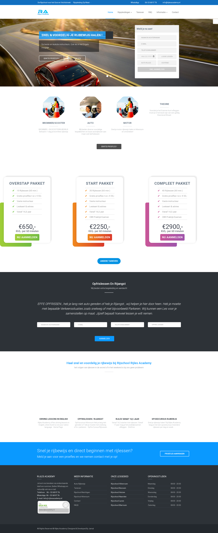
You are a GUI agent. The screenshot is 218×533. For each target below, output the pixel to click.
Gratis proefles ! (109, 147)
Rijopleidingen (124, 12)
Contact (175, 12)
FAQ (150, 12)
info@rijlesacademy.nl (171, 3)
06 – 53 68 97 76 (53, 492)
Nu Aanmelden (27, 237)
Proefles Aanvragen (174, 454)
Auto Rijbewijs (79, 484)
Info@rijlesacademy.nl (52, 498)
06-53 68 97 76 (151, 3)
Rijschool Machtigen (82, 492)
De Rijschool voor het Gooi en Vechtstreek (54, 3)
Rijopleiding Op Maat (81, 3)
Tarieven (140, 12)
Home (110, 12)
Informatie (161, 12)
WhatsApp (134, 3)
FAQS (76, 505)
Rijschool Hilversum (81, 497)
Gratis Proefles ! (51, 58)
